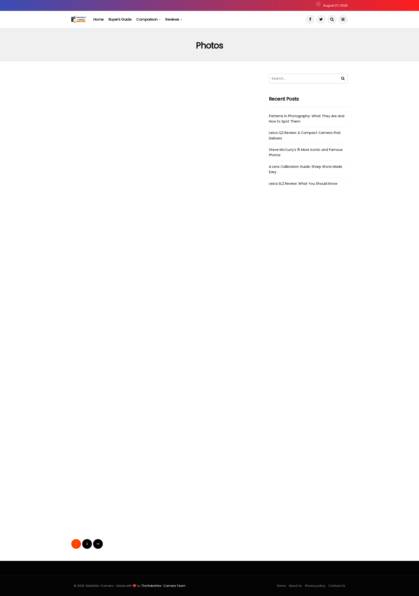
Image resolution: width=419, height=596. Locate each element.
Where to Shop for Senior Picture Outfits (113, 252)
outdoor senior (188, 106)
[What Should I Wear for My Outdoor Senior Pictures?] (211, 123)
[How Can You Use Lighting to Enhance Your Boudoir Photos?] (115, 405)
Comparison (147, 19)
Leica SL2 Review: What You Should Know (303, 183)
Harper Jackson (187, 265)
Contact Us (337, 586)
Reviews (172, 19)
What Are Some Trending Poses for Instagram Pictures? (207, 443)
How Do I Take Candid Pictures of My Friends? (113, 351)
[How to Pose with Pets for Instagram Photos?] (211, 497)
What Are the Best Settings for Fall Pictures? (211, 252)
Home (98, 19)
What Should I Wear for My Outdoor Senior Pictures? (201, 160)
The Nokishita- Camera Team (163, 586)
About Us (295, 586)
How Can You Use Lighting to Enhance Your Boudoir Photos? (110, 443)
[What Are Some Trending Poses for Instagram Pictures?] (211, 405)
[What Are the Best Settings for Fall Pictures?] (211, 214)
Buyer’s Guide (120, 19)
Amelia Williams (91, 174)
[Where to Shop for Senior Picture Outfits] (115, 214)
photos (145, 106)
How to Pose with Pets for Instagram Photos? (200, 534)
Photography (121, 106)
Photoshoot (108, 388)
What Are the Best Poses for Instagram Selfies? (203, 343)
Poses (103, 197)
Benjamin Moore (187, 174)
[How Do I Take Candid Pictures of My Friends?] (115, 310)
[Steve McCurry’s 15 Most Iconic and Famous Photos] (115, 123)
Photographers (92, 106)
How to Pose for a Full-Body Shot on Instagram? (113, 534)
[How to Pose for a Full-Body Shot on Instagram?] (115, 497)
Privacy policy (315, 586)
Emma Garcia (89, 265)
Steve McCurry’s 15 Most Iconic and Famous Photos (109, 160)
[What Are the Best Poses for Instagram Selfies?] (211, 306)
